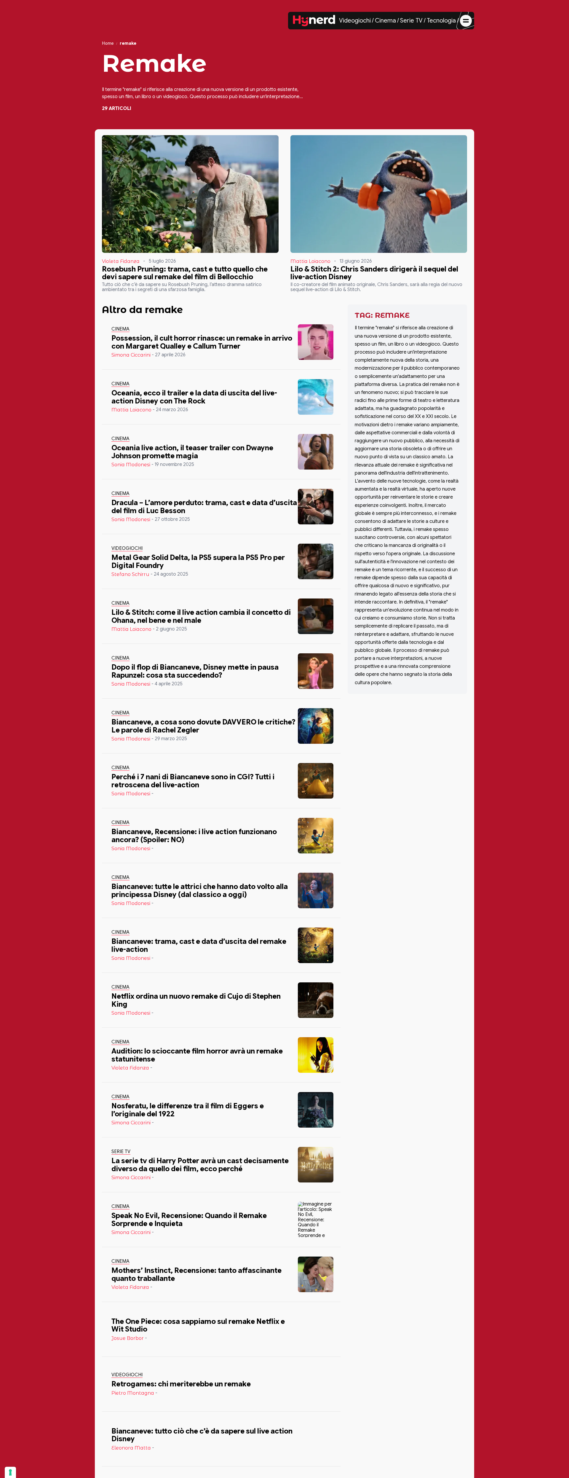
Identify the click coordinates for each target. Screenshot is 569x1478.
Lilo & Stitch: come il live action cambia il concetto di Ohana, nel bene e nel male (201, 616)
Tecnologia (441, 20)
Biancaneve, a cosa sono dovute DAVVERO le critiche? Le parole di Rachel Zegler (203, 726)
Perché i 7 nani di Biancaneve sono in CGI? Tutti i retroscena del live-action (192, 780)
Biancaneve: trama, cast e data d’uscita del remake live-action (198, 945)
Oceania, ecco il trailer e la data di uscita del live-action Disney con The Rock (194, 397)
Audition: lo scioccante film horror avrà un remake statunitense (197, 1055)
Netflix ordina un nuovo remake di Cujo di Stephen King (196, 1000)
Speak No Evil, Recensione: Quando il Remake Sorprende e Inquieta (189, 1219)
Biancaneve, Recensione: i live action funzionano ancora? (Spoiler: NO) (194, 835)
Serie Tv (120, 1152)
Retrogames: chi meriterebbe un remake (181, 1384)
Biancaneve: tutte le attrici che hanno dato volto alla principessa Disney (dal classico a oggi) (199, 890)
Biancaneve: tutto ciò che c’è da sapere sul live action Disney (202, 1435)
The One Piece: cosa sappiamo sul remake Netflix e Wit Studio (198, 1325)
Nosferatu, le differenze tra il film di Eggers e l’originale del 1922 (187, 1110)
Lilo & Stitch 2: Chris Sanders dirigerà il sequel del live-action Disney (374, 273)
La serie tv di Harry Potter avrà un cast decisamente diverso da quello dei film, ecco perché (200, 1164)
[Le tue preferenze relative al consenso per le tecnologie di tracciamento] (10, 1472)
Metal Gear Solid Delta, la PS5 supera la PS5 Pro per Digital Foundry (198, 561)
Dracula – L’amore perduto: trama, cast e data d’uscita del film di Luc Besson (204, 506)
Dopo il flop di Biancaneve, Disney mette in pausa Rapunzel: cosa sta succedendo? (195, 671)
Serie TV (411, 20)
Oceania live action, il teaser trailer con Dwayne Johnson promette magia (192, 451)
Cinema (385, 20)
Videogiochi (355, 20)
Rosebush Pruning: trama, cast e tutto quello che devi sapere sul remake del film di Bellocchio (185, 273)
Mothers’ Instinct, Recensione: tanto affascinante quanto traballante (196, 1274)
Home (108, 43)
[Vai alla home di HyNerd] (314, 21)
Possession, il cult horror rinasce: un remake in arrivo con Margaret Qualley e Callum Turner (201, 342)
